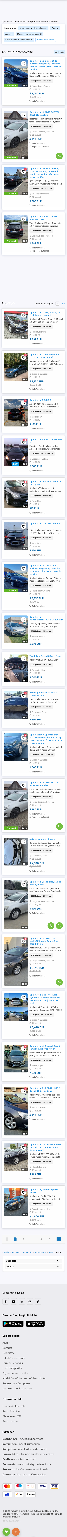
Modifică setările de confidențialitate (23, 1378)
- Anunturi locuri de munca (24, 1449)
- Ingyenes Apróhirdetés (25, 1469)
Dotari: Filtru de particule (28, 34)
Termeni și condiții (12, 1363)
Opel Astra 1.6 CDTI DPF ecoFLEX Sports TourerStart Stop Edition (44, 941)
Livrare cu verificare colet (17, 1388)
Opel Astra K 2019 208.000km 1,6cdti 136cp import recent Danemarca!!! (45, 1147)
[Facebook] (6, 1301)
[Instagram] (30, 1301)
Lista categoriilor (12, 1368)
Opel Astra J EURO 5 (40, 400)
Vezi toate (59, 52)
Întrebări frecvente (13, 1358)
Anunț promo (10, 1421)
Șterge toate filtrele (45, 40)
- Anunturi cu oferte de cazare (28, 1454)
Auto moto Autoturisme (32, 28)
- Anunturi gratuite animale (27, 1464)
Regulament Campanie (16, 1383)
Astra (7, 34)
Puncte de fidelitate (14, 1406)
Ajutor (6, 1342)
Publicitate (8, 1352)
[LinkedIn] (22, 1301)
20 (57, 303)
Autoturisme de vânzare (42, 839)
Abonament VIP (12, 1416)
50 (63, 303)
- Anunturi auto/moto (22, 1438)
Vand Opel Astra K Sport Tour (45, 656)
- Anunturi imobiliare (21, 1444)
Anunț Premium (11, 1411)
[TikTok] (38, 1301)
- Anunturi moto (19, 1459)
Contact (7, 1347)
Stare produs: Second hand (17, 40)
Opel (54, 28)
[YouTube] (14, 1301)
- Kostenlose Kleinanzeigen (24, 1474)
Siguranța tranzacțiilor (15, 1373)
